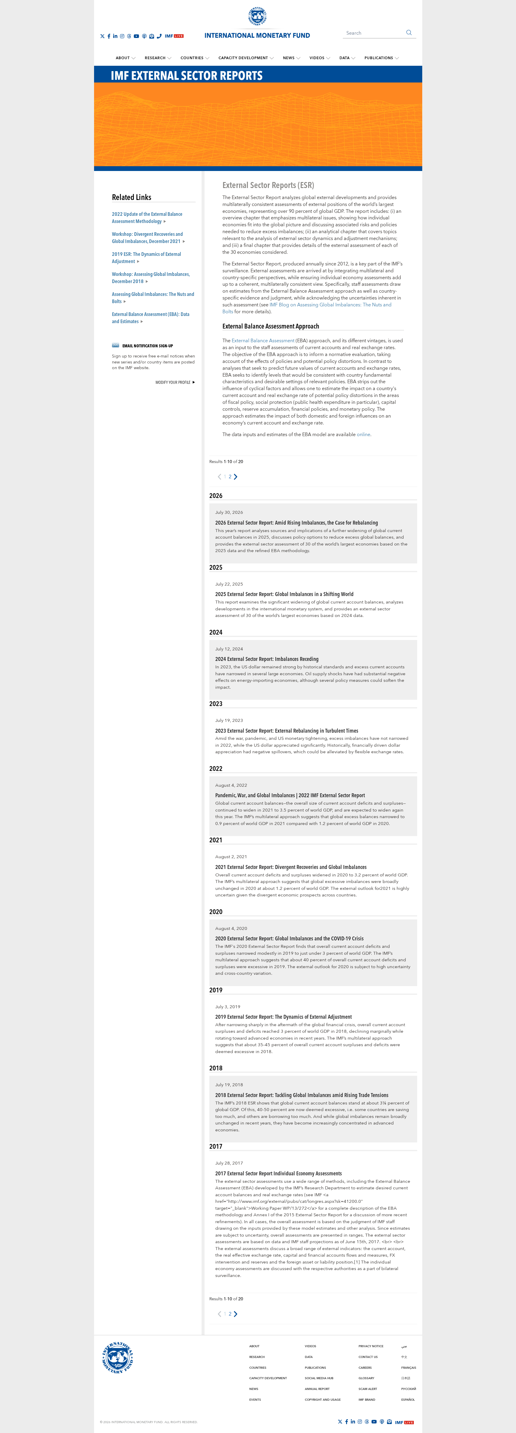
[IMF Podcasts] (382, 1421)
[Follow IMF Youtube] (136, 36)
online (363, 434)
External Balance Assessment (263, 341)
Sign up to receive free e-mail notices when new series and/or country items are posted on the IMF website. (153, 362)
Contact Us (368, 1357)
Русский (408, 1389)
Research (155, 58)
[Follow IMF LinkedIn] (115, 36)
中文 (404, 1357)
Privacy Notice (371, 1346)
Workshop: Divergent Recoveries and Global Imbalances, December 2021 (147, 237)
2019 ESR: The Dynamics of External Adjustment (146, 257)
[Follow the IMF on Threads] (129, 36)
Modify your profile (173, 382)
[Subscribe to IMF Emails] (151, 36)
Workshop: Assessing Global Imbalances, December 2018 (151, 277)
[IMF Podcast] (144, 36)
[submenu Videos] (328, 58)
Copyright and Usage (323, 1400)
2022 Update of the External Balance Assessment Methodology (147, 217)
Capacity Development (243, 58)
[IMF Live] (404, 1422)
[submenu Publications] (396, 58)
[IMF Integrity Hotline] (159, 36)
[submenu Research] (169, 58)
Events (255, 1400)
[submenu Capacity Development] (271, 58)
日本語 (405, 1378)
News (289, 58)
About (123, 58)
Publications (379, 58)
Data (345, 58)
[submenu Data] (353, 58)
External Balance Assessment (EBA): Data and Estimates (150, 317)
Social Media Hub (319, 1378)
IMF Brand (367, 1400)
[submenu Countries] (207, 58)
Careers (365, 1368)
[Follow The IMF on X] (102, 36)
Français (408, 1368)
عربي (404, 1346)
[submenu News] (298, 58)
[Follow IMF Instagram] (122, 36)
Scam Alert (368, 1389)
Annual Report (317, 1389)
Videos (317, 58)
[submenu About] (133, 58)
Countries (192, 58)
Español (408, 1400)
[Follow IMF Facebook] (109, 36)
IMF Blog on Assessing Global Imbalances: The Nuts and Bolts (306, 308)
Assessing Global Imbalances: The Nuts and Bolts (153, 297)
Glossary (366, 1378)
